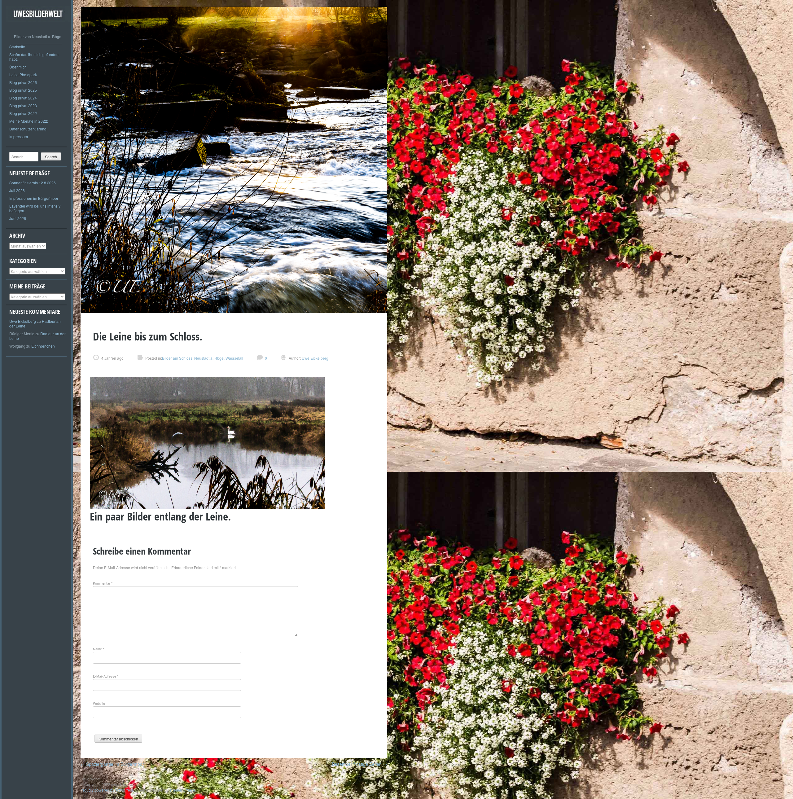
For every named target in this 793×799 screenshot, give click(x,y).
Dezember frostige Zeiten (359, 764)
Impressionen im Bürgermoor (33, 198)
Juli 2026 (17, 190)
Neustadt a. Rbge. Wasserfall (218, 358)
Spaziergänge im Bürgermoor (112, 764)
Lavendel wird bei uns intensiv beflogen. (34, 208)
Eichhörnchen (43, 346)
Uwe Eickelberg (22, 321)
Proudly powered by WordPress (107, 789)
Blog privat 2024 (23, 97)
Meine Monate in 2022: (28, 121)
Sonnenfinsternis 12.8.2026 (32, 182)
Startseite (17, 46)
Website (99, 703)
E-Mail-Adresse (105, 676)
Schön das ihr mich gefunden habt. (34, 57)
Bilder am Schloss (177, 358)
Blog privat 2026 (23, 82)
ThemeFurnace (182, 789)
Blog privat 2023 (23, 105)
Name (98, 648)
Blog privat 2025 (23, 90)
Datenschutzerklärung (27, 128)
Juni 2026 (17, 218)
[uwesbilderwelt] (38, 26)
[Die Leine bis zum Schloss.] (234, 311)
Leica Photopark (23, 74)
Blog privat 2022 (23, 113)
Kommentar (102, 583)
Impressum (18, 136)
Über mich (18, 66)
